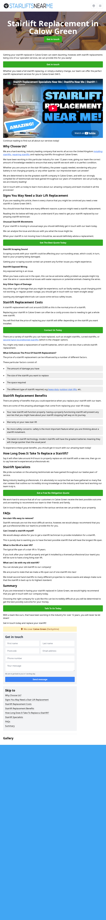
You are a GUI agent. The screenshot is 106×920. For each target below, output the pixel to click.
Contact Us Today (53, 330)
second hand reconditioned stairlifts (21, 339)
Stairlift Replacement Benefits (19, 708)
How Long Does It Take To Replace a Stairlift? (27, 712)
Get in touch (53, 39)
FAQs (7, 721)
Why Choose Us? (13, 695)
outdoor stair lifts (68, 389)
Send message (40, 679)
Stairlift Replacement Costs (18, 704)
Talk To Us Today (53, 608)
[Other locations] (93, 5)
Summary (10, 726)
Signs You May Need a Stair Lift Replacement (27, 699)
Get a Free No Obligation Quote (53, 493)
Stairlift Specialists (14, 717)
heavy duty (53, 389)
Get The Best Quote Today (53, 242)
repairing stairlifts (21, 154)
